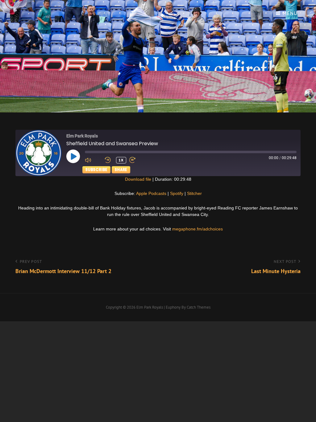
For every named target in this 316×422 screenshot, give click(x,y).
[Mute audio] (93, 160)
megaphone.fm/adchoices (197, 228)
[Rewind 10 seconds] (109, 160)
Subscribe (96, 169)
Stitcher (194, 193)
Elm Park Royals (149, 307)
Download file (138, 179)
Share (121, 169)
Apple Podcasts (151, 193)
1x (121, 160)
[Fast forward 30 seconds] (137, 160)
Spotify (176, 193)
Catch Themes (198, 307)
